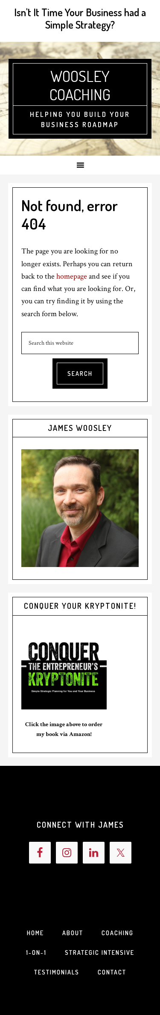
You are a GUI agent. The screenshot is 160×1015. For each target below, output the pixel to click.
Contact (112, 972)
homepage (71, 276)
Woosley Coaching (80, 85)
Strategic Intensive (99, 952)
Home (35, 932)
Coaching (118, 932)
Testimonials (56, 972)
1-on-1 (36, 952)
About (72, 932)
